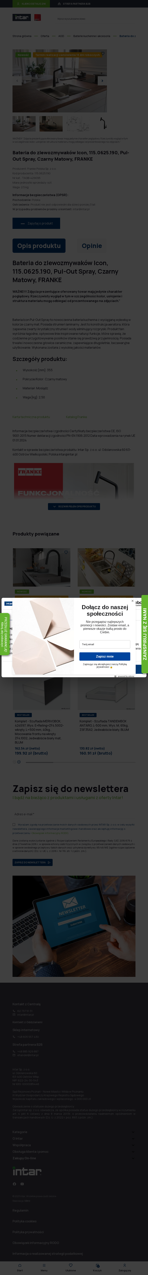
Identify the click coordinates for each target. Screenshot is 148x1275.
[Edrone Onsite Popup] (74, 637)
